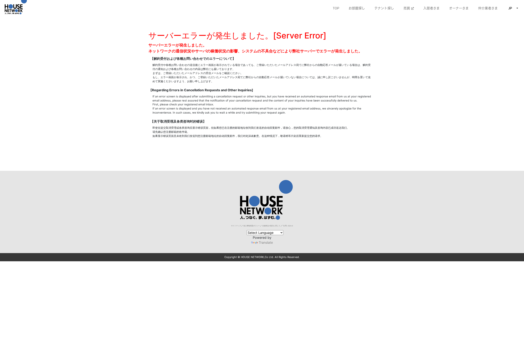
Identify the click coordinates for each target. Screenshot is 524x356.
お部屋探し (357, 8)
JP (510, 8)
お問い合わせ (288, 226)
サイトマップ (236, 226)
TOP (336, 8)
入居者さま (431, 8)
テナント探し (384, 8)
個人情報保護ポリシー (251, 226)
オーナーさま (459, 8)
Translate (266, 242)
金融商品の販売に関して (271, 226)
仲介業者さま (488, 8)
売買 (407, 8)
